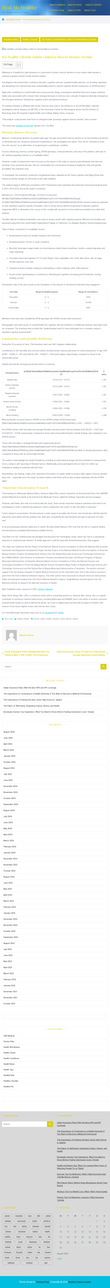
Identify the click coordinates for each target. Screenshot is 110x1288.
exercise (35, 1226)
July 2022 (7, 949)
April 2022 (7, 967)
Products (7, 1252)
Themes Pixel (42, 1282)
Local (20, 1242)
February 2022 (9, 979)
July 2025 (7, 774)
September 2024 (10, 804)
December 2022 (10, 919)
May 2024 (7, 828)
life (49, 1237)
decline (36, 619)
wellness (11, 1263)
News (18, 1247)
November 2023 (10, 865)
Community (21, 1221)
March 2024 (8, 840)
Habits (42, 619)
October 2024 (9, 798)
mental (7, 1247)
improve (29, 1237)
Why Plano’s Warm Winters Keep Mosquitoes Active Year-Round (82, 1184)
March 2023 (8, 901)
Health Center (93, 5)
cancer (7, 1216)
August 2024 (9, 810)
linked (62, 619)
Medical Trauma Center (79, 1282)
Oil (39, 1247)
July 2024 (7, 816)
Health (47, 1231)
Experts (47, 1226)
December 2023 (10, 859)
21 (90, 1237)
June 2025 (8, 780)
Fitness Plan (57, 10)
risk (38, 1252)
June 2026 (8, 738)
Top (36, 1257)
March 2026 (8, 750)
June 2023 (8, 883)
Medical (47, 1242)
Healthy (49, 619)
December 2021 (10, 991)
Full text (41, 589)
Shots (7, 1257)
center (48, 1216)
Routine (48, 1252)
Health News (57, 5)
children (8, 1221)
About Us (89, 10)
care (29, 1216)
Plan (48, 1247)
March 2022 (8, 973)
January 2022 (9, 985)
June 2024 (8, 822)
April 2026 (7, 744)
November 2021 (10, 997)
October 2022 (9, 931)
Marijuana (33, 1242)
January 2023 (9, 913)
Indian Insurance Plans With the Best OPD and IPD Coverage (29, 688)
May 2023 (7, 889)
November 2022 (10, 925)
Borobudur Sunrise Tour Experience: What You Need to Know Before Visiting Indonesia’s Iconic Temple (48, 712)
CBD (38, 1216)
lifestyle (56, 619)
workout (29, 1263)
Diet (14, 1226)
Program (19, 1252)
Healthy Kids (74, 5)
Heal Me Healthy (19, 7)
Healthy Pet (8, 1086)
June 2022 (8, 955)
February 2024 (9, 846)
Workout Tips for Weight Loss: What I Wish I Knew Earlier (82, 1191)
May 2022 (7, 961)
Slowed (75, 619)
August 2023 (9, 877)
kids (40, 1237)
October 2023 (9, 871)
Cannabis (19, 1216)
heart (18, 1237)
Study (18, 1257)
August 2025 (9, 768)
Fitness (8, 1231)
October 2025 (9, 762)
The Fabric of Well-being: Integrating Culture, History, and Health (31, 706)
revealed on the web (24, 126)
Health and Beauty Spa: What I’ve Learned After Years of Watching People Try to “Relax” (82, 1167)
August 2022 (9, 943)
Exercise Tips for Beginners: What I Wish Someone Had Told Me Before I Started (81, 1175)
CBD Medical (8, 1036)
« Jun (59, 1258)
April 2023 (7, 895)
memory (69, 619)
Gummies (21, 1231)
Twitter (60, 613)
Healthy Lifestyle (30, 39)
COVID (34, 1221)
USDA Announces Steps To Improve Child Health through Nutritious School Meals (81, 653)
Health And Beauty (11, 1047)
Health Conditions (11, 1058)
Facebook (49, 613)
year (45, 1263)
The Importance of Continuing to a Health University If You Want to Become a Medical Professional (47, 694)
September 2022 (10, 937)
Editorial (48, 589)
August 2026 (9, 732)
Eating (24, 1226)
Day (6, 1226)
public (30, 1252)
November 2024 (10, 792)
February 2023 (9, 907)
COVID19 (46, 1221)
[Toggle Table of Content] (17, 65)
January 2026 (9, 756)
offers (29, 1247)
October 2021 (9, 1003)
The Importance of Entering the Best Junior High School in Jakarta (32, 700)
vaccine (47, 1257)
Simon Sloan (26, 635)
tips (27, 1257)
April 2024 (7, 834)
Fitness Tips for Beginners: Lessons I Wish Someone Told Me (80, 1198)
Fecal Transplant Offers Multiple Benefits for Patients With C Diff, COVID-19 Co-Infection (27, 653)
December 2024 (10, 786)
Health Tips (74, 10)
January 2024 (9, 852)
